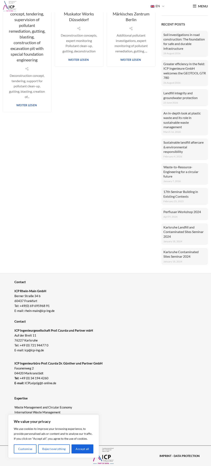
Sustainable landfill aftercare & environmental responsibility (183, 146)
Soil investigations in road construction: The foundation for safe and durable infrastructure (184, 41)
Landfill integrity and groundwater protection (180, 95)
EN (157, 6)
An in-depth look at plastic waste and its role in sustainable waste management (182, 120)
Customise (25, 449)
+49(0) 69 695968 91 (35, 306)
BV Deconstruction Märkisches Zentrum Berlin (131, 14)
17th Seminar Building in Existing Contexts (180, 194)
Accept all (82, 449)
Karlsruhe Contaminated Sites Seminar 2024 (181, 254)
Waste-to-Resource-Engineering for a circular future (180, 171)
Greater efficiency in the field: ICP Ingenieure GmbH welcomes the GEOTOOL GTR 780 (184, 71)
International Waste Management (37, 412)
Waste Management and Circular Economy (43, 407)
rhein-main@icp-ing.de (40, 311)
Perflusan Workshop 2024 (182, 212)
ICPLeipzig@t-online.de (40, 383)
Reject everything (54, 449)
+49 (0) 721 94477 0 (34, 345)
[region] (53, 436)
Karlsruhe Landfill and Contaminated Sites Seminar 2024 (183, 231)
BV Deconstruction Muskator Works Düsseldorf (79, 14)
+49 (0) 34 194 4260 (34, 378)
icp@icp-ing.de (34, 350)
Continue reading (27, 105)
